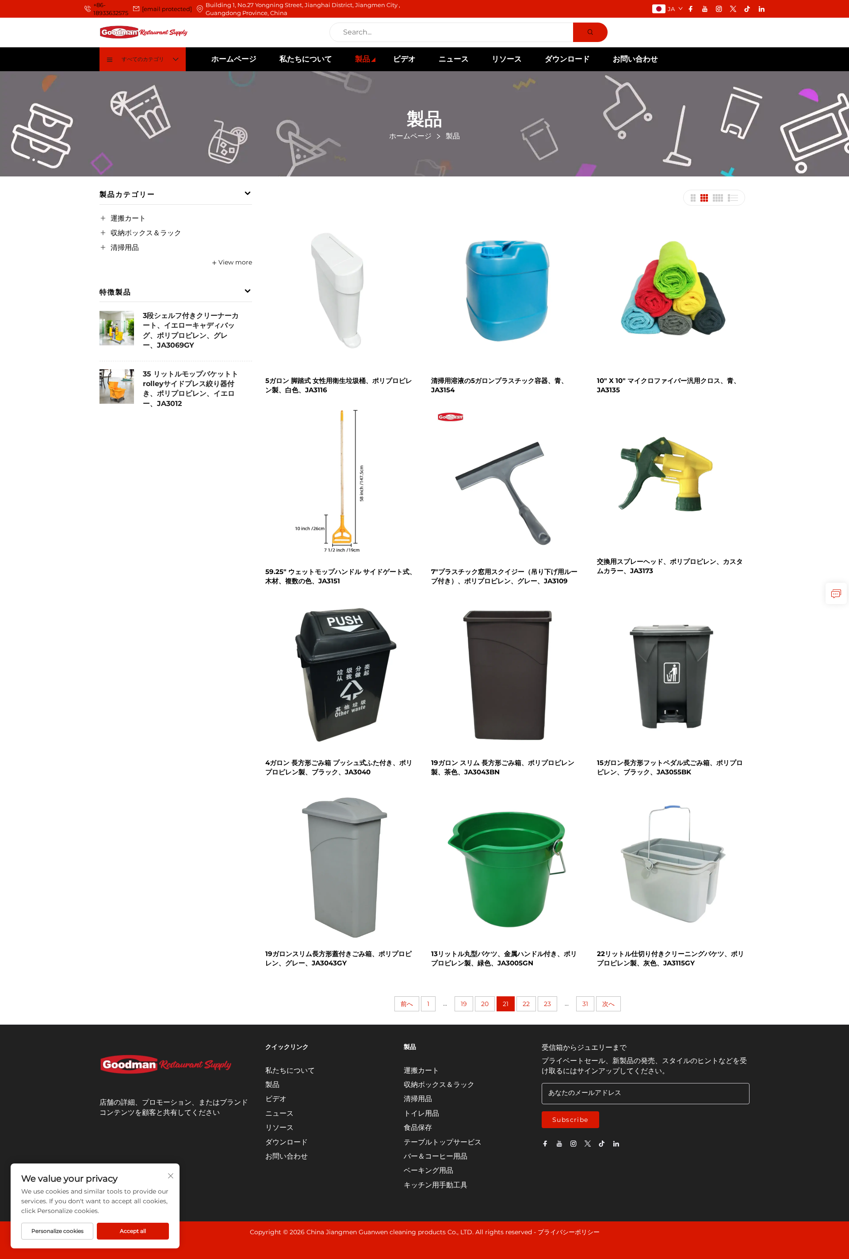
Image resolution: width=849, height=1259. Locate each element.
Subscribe (570, 1120)
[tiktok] (747, 9)
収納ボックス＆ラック (146, 233)
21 (506, 1004)
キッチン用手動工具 (435, 1185)
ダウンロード (567, 58)
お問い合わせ (635, 58)
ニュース (454, 58)
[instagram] (719, 9)
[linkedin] (761, 9)
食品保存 (418, 1127)
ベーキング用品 (428, 1170)
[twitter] (733, 9)
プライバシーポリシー (569, 1232)
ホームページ (233, 58)
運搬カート (128, 218)
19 (464, 1004)
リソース (507, 58)
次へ (608, 1004)
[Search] (590, 32)
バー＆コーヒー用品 (435, 1156)
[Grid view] (693, 198)
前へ (407, 1004)
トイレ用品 (421, 1113)
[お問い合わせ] (836, 593)
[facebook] (690, 9)
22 (526, 1004)
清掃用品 (125, 247)
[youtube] (704, 9)
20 (485, 1004)
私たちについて (305, 58)
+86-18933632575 (110, 8)
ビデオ (404, 58)
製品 (362, 58)
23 (547, 1004)
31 (585, 1004)
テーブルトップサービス (443, 1142)
